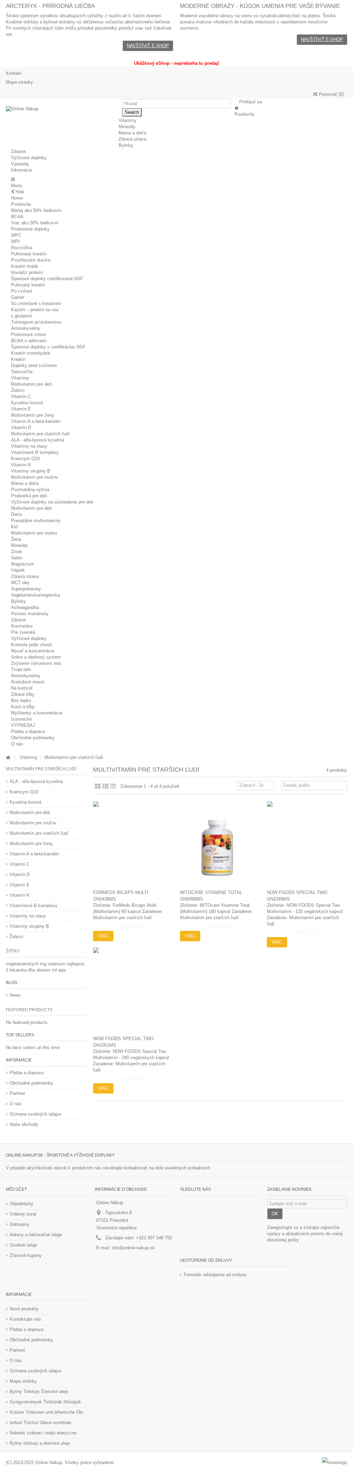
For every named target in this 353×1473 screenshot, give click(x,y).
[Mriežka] (98, 786)
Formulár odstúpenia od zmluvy (215, 1274)
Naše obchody (24, 1124)
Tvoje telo (21, 669)
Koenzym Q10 (25, 458)
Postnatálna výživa (30, 489)
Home (17, 198)
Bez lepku (21, 700)
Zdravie (18, 619)
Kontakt (13, 73)
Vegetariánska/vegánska (35, 595)
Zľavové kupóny (26, 1255)
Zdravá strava (25, 576)
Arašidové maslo (27, 681)
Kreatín (18, 359)
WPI (15, 241)
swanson (57, 963)
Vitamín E (21, 409)
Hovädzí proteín (27, 272)
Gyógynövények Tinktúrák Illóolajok (45, 1401)
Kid (14, 526)
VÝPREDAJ (23, 725)
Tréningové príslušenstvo (36, 322)
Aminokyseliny (25, 328)
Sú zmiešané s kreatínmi (36, 303)
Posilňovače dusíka (30, 260)
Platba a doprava (28, 731)
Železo (17, 390)
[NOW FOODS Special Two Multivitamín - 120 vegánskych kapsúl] (307, 844)
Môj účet (16, 1189)
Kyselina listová (27, 402)
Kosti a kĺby (23, 706)
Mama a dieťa (25, 483)
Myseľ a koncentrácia (32, 650)
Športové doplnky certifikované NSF (47, 278)
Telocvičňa (21, 371)
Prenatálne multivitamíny (36, 520)
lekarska (19, 970)
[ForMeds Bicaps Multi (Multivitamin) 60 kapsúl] (133, 844)
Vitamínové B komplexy (35, 452)
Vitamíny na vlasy (29, 446)
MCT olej (20, 582)
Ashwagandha (25, 607)
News (15, 995)
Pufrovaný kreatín (29, 253)
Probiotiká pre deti (29, 495)
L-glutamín (21, 315)
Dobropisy (20, 1224)
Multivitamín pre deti (31, 384)
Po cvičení (21, 291)
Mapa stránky (19, 82)
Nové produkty (24, 1308)
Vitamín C (21, 396)
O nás (17, 743)
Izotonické (21, 719)
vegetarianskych (23, 963)
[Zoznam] (105, 786)
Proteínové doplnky (30, 229)
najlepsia (75, 963)
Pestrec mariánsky (30, 613)
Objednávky (21, 1203)
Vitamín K (21, 464)
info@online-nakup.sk (133, 1247)
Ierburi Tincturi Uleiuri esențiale (40, 1422)
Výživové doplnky (29, 638)
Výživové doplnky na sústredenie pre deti (52, 502)
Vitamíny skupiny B (30, 471)
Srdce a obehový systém (36, 657)
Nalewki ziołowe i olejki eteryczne (43, 1432)
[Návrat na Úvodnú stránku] (8, 757)
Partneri (17, 1093)
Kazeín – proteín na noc (35, 309)
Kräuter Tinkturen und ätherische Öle (46, 1412)
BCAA (17, 216)
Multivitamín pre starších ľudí (40, 433)
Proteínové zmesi (28, 334)
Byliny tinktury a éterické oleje (40, 1443)
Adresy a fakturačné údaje (36, 1234)
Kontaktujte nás (25, 1319)
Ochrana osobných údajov (36, 1114)
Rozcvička (21, 247)
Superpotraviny (26, 588)
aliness (44, 970)
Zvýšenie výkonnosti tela (36, 663)
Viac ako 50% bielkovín (34, 222)
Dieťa (16, 514)
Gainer (17, 297)
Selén (16, 557)
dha (32, 970)
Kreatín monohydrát (30, 353)
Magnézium (22, 564)
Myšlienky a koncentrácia (36, 712)
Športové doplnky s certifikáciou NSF (48, 346)
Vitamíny (20, 377)
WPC (16, 235)
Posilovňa (21, 204)
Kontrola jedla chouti (31, 644)
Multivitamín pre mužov (34, 477)
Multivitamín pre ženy (32, 415)
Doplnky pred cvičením (34, 365)
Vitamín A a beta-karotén (35, 421)
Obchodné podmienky (32, 737)
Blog (11, 982)
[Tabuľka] (113, 786)
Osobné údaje (23, 1245)
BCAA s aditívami (29, 340)
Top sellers (20, 1035)
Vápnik (18, 570)
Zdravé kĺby (22, 694)
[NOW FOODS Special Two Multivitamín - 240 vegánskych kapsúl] (133, 990)
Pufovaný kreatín (28, 284)
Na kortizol (21, 688)
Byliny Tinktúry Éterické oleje (39, 1391)
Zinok (16, 551)
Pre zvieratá (23, 632)
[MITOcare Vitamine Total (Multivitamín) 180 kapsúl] (220, 844)
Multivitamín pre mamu (34, 533)
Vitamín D (21, 427)
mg (44, 963)
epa (61, 970)
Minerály (19, 545)
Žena (16, 539)
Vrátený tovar (23, 1214)
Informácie (19, 1060)
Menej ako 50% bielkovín (36, 210)
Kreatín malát (24, 266)
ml (55, 970)
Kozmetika (21, 626)
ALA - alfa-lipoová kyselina (37, 440)
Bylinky (18, 601)
